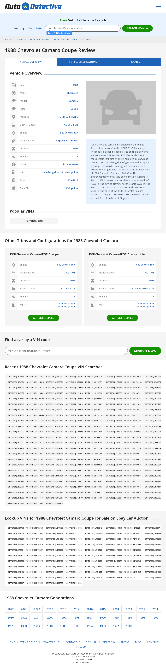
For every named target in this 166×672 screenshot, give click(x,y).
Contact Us (73, 642)
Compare (152, 642)
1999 (63, 617)
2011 (155, 609)
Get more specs (43, 318)
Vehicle (83, 61)
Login (83, 646)
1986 (63, 626)
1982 (116, 626)
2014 (116, 609)
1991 (11, 626)
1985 (76, 626)
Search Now (135, 28)
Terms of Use (28, 642)
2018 (63, 609)
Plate (39, 28)
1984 (90, 626)
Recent (125, 642)
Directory (108, 642)
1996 (103, 617)
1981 (129, 626)
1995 (116, 617)
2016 (90, 609)
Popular (91, 642)
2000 (50, 617)
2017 (76, 609)
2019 (50, 609)
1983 (103, 626)
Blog (138, 642)
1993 (142, 617)
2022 (11, 609)
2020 (37, 609)
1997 (90, 617)
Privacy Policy (51, 642)
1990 (24, 626)
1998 (76, 617)
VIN (30, 28)
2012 (142, 609)
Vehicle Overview (31, 61)
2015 (103, 609)
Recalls (135, 61)
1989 (37, 626)
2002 (24, 617)
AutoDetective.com (33, 6)
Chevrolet (72, 92)
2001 (37, 617)
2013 (129, 609)
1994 (129, 617)
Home (11, 642)
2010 (11, 617)
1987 (50, 626)
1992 (155, 617)
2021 (24, 609)
